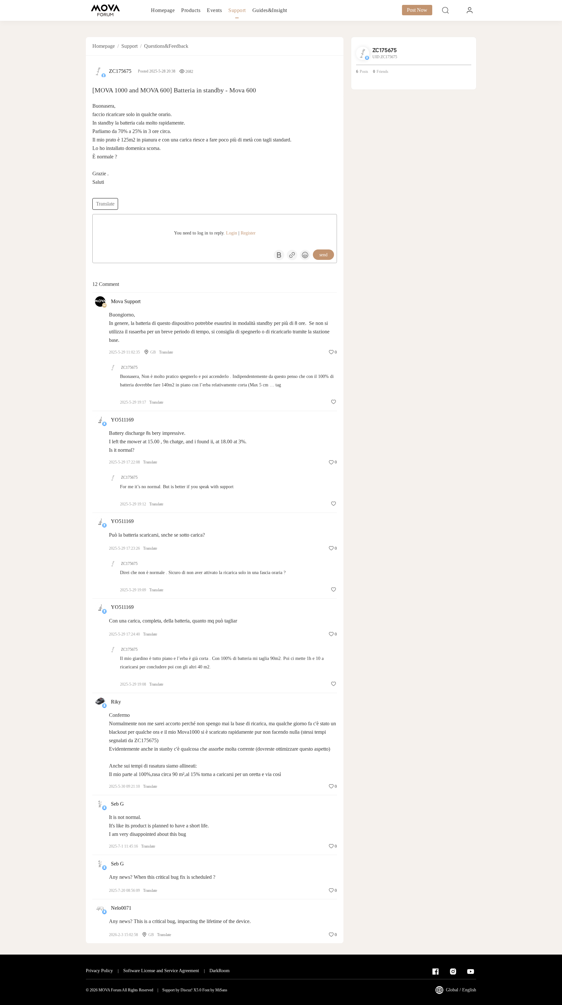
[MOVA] (105, 10)
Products (190, 10)
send (323, 254)
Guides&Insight (269, 10)
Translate (105, 204)
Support (237, 10)
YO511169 (122, 419)
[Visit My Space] (98, 71)
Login (231, 233)
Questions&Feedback (166, 46)
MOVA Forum (110, 990)
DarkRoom (219, 970)
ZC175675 (120, 71)
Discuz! (187, 990)
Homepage (163, 10)
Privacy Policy (99, 970)
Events (214, 10)
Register (248, 233)
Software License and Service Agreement (161, 970)
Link (292, 255)
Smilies (305, 255)
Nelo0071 (121, 908)
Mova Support (125, 301)
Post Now (417, 10)
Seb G (117, 804)
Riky (116, 701)
